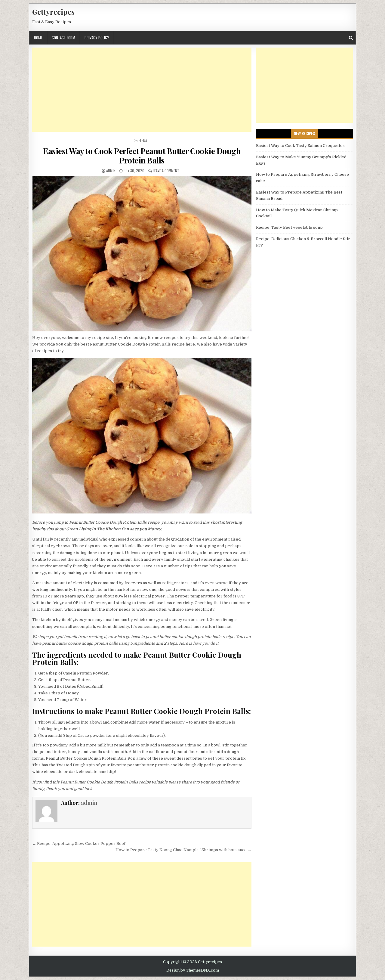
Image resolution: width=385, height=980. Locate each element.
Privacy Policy (97, 38)
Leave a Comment (166, 170)
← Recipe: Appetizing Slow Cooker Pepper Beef (78, 843)
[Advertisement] (141, 90)
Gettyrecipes (53, 12)
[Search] (351, 38)
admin (111, 170)
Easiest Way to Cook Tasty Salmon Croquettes (300, 145)
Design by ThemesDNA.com (192, 970)
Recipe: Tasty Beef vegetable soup (289, 227)
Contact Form (63, 38)
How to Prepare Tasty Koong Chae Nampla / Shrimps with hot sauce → (183, 850)
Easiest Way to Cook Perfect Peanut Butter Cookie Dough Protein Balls (142, 156)
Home (38, 38)
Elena (143, 140)
